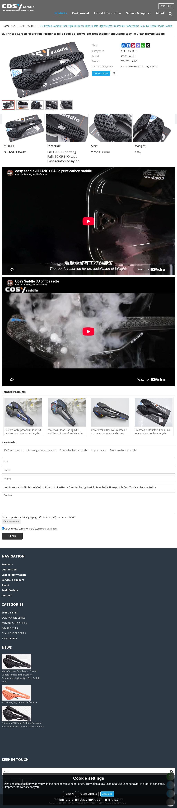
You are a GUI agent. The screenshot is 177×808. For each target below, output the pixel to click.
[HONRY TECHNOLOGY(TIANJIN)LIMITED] (18, 7)
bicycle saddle (98, 450)
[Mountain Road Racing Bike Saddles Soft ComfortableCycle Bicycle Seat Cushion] (67, 412)
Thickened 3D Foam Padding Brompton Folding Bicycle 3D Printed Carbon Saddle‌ (23, 712)
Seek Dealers (10, 590)
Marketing (113, 800)
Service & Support (138, 13)
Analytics (82, 800)
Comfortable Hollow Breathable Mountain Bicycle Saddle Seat (109, 431)
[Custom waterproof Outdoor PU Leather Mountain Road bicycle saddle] (23, 412)
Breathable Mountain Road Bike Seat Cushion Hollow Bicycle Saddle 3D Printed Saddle (152, 431)
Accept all (107, 794)
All (14, 25)
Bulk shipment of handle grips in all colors (20, 736)
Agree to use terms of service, (30, 528)
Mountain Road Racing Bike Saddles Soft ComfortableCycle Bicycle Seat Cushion (65, 431)
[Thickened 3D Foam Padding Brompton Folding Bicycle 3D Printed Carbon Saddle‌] (23, 701)
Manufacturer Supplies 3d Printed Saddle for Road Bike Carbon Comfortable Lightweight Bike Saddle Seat (21, 663)
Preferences (97, 800)
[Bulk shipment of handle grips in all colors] (23, 725)
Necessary (67, 800)
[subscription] (171, 771)
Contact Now (101, 73)
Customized (80, 13)
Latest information (107, 13)
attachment (13, 521)
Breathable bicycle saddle (73, 450)
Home (6, 25)
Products (61, 13)
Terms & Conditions (47, 528)
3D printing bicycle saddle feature (19, 689)
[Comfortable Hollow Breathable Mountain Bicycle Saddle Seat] (110, 412)
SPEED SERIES (28, 25)
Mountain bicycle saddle (123, 450)
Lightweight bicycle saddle (41, 450)
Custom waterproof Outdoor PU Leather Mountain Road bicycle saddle (22, 431)
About (160, 13)
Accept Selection (88, 794)
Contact (7, 595)
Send (12, 536)
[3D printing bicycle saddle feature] (19, 680)
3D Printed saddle (13, 450)
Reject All (69, 794)
